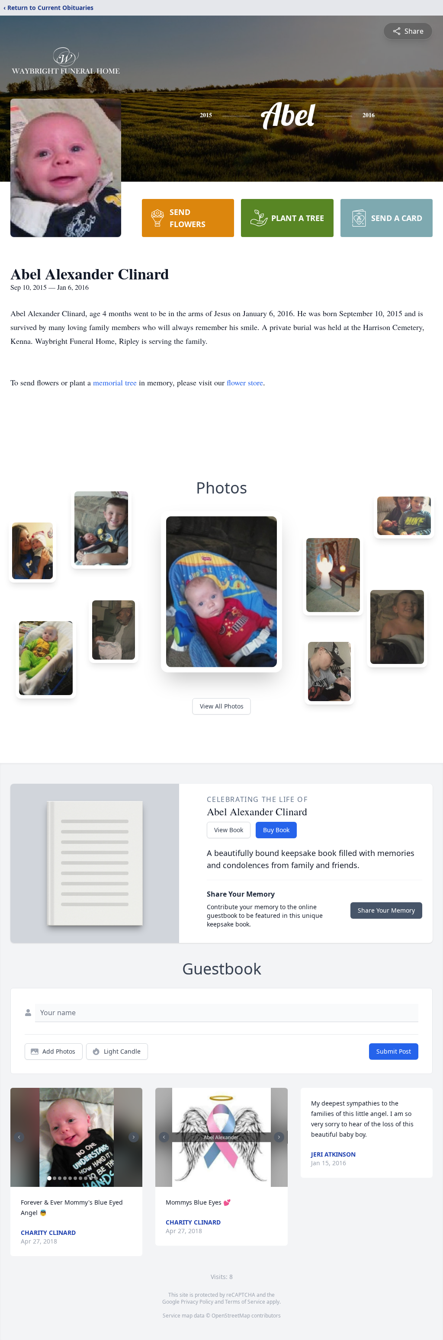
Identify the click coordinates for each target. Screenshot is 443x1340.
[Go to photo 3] (59, 1178)
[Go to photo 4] (65, 1178)
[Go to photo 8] (85, 1178)
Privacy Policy (197, 1301)
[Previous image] (19, 1137)
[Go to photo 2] (54, 1178)
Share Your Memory (386, 910)
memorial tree (115, 382)
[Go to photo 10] (96, 1178)
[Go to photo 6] (75, 1178)
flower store (245, 382)
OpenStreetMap (231, 1315)
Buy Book (276, 830)
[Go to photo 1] (49, 1178)
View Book (228, 830)
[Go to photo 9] (91, 1178)
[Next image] (133, 1137)
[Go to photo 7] (80, 1178)
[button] (76, 1137)
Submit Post (393, 1051)
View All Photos (222, 706)
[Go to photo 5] (70, 1178)
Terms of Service (245, 1301)
